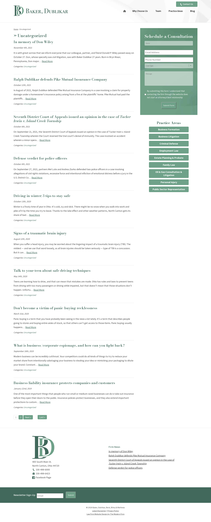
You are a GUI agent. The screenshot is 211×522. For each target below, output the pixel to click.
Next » (28, 417)
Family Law (169, 164)
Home (124, 11)
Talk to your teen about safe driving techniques (52, 270)
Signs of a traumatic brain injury (40, 233)
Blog (192, 11)
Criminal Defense (169, 143)
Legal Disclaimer (99, 511)
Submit (71, 495)
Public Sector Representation (169, 189)
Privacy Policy (113, 511)
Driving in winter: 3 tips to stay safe (42, 195)
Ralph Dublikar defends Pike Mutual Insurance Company (60, 79)
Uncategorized (30, 66)
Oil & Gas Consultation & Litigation (168, 173)
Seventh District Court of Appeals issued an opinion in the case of (72, 118)
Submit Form (168, 105)
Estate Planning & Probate (168, 157)
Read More (47, 61)
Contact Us (188, 4)
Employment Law (168, 150)
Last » (42, 417)
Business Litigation (168, 136)
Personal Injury (169, 182)
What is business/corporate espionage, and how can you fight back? (69, 345)
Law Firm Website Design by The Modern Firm (105, 514)
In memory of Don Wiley (33, 41)
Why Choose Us (140, 11)
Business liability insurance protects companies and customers (64, 382)
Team (158, 11)
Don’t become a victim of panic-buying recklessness (55, 308)
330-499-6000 (43, 469)
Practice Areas (176, 11)
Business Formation (169, 129)
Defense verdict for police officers (40, 158)
